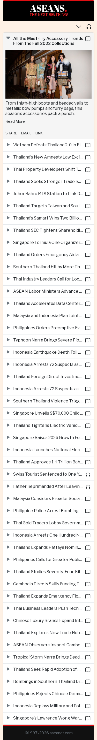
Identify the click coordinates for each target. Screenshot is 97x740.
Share (11, 133)
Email (26, 133)
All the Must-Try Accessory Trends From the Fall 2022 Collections (48, 41)
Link (39, 133)
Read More (15, 121)
